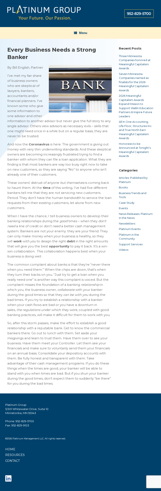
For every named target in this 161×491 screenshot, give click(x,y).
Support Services (131, 244)
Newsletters (127, 223)
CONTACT (12, 461)
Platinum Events (129, 229)
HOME (10, 449)
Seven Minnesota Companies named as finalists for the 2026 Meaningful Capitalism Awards (134, 82)
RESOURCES (15, 455)
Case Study (126, 202)
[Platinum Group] (44, 13)
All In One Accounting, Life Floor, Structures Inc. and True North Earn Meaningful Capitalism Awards (135, 130)
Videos (123, 249)
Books (123, 187)
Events (123, 208)
